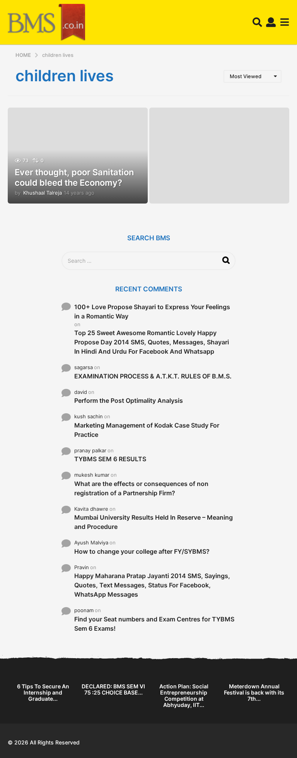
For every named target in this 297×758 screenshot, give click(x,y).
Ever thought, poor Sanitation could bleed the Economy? (74, 177)
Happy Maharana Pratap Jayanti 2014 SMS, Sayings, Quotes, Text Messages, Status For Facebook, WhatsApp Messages (152, 585)
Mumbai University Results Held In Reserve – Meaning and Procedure (153, 521)
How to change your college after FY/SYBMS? (142, 551)
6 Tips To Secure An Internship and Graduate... (43, 692)
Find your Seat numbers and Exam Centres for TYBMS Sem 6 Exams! (154, 623)
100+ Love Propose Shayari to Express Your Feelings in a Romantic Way (152, 311)
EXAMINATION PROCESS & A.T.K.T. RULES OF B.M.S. (153, 376)
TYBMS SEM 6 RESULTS (110, 459)
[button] (257, 22)
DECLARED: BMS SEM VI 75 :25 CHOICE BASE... (113, 689)
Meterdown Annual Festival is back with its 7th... (254, 692)
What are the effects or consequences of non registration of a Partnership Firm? (141, 488)
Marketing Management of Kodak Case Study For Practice (146, 429)
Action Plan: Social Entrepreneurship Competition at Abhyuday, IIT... (183, 695)
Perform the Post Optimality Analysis (128, 400)
